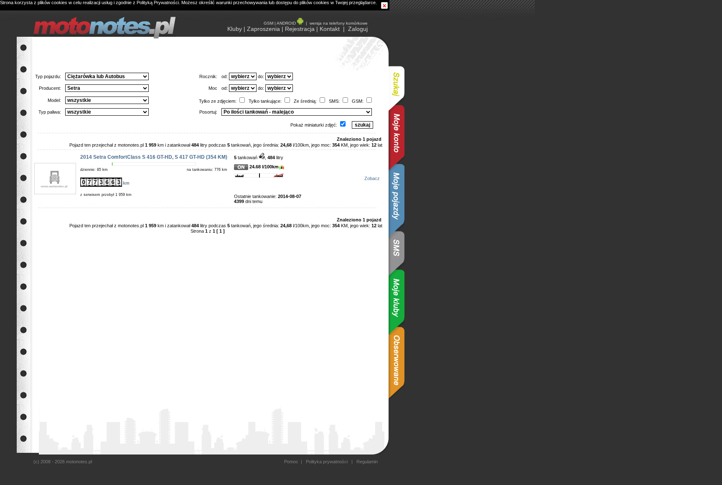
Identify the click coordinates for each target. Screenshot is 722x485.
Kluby (234, 28)
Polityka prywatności (327, 461)
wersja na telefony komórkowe (339, 23)
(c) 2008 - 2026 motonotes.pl (62, 461)
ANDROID (287, 23)
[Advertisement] (430, 162)
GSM (268, 23)
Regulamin (366, 461)
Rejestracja (300, 28)
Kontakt (330, 28)
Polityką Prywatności (158, 2)
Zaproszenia (263, 28)
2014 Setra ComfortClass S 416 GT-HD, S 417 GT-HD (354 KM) (153, 157)
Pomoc (291, 461)
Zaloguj (358, 28)
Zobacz (372, 178)
